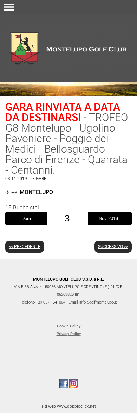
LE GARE (38, 178)
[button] (9, 7)
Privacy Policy (69, 334)
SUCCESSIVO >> (113, 246)
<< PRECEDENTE (24, 246)
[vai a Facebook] (63, 383)
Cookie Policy (68, 326)
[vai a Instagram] (73, 383)
